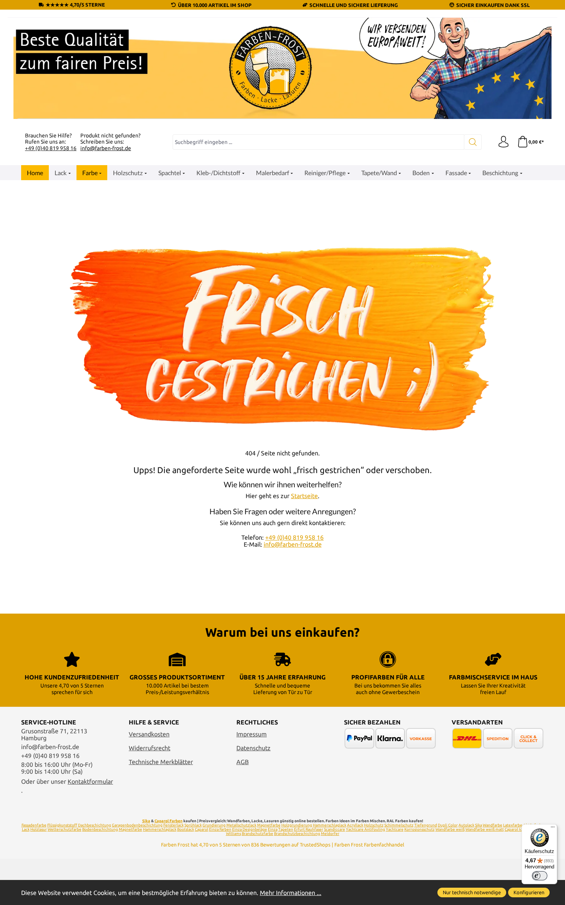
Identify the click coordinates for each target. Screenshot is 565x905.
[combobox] (318, 142)
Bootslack (185, 829)
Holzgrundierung (296, 825)
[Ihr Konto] (503, 142)
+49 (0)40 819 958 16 (50, 148)
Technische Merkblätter (161, 761)
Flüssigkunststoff (62, 825)
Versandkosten (149, 734)
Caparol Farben (169, 821)
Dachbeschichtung (94, 825)
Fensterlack (173, 825)
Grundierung (214, 825)
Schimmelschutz (399, 825)
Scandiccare (334, 829)
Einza (273, 829)
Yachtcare (395, 829)
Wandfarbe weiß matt (484, 829)
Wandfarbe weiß (450, 829)
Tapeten (285, 829)
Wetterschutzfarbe (64, 829)
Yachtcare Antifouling (365, 829)
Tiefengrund (425, 825)
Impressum (251, 734)
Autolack (466, 825)
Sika (146, 821)
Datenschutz (253, 747)
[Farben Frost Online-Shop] (282, 68)
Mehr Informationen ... (290, 892)
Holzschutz (374, 825)
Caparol (201, 829)
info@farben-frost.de (105, 148)
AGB (242, 761)
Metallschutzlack (241, 825)
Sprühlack (193, 825)
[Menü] (552, 828)
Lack (26, 829)
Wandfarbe (492, 825)
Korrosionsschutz (419, 829)
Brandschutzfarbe (257, 833)
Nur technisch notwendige (472, 892)
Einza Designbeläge (249, 829)
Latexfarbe (512, 825)
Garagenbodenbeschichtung (137, 825)
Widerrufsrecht (149, 747)
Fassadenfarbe (34, 825)
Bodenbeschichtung (100, 829)
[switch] (539, 875)
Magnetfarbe (269, 825)
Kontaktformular (90, 781)
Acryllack (355, 825)
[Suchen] (473, 142)
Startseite (304, 495)
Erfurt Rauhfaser (308, 829)
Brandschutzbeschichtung (297, 833)
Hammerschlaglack (329, 825)
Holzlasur (38, 829)
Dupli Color (448, 825)
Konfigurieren (528, 892)
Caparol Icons (516, 829)
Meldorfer (330, 833)
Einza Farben (220, 829)
